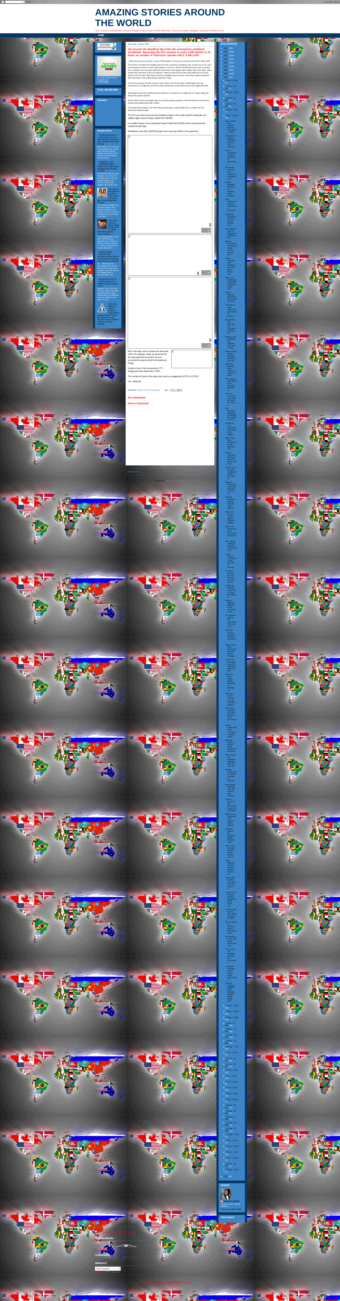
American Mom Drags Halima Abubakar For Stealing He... (230, 682)
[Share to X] (176, 390)
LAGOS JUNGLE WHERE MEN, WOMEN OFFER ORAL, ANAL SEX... (230, 992)
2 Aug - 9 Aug (231, 1099)
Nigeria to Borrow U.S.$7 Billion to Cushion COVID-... (230, 517)
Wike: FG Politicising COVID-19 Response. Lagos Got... (230, 283)
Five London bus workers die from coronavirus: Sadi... (230, 126)
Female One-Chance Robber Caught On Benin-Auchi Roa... (231, 899)
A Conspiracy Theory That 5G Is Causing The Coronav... (230, 141)
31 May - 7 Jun (232, 1047)
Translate (115, 1272)
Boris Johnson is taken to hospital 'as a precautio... (231, 205)
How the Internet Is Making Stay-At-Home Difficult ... (230, 502)
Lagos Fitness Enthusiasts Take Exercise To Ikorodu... (230, 560)
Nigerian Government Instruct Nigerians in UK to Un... (230, 487)
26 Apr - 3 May (232, 1017)
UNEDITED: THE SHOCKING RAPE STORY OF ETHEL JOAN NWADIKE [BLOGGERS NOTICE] (108, 166)
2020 (226, 77)
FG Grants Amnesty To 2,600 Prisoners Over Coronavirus (231, 715)
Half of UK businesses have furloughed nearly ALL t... (231, 532)
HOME (101, 35)
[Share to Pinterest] (181, 390)
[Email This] (170, 390)
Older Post (207, 471)
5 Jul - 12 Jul (231, 1076)
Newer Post (133, 471)
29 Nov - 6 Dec (232, 1169)
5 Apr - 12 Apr (231, 115)
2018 (226, 70)
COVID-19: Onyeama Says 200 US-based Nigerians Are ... (230, 665)
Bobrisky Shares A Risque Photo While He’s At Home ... (231, 745)
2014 (226, 55)
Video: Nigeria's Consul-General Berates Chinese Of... (230, 867)
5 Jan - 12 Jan (232, 80)
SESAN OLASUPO (231, 1201)
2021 (226, 1176)
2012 (226, 48)
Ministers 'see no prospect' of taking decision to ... (230, 635)
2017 (226, 66)
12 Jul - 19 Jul (232, 1082)
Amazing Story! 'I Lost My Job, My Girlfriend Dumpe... (230, 699)
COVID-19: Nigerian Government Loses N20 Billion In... (230, 591)
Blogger (195, 1282)
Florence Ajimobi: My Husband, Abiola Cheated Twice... (230, 835)
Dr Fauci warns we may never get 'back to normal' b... (230, 399)
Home (170, 471)
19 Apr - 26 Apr (232, 1011)
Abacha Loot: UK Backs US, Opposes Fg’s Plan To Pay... (231, 342)
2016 (226, 63)
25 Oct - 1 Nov (232, 1152)
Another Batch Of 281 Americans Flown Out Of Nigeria (230, 804)
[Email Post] (166, 390)
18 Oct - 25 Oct (232, 1146)
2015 (226, 59)
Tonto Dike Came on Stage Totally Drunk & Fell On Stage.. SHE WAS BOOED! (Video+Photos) (108, 227)
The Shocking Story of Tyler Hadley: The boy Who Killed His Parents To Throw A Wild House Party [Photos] (108, 139)
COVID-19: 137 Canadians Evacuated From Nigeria (230, 428)
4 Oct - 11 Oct (232, 1140)
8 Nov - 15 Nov (232, 1158)
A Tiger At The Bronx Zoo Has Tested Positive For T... (230, 219)
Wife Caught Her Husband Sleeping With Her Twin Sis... (230, 760)
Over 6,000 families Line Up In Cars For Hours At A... (230, 883)
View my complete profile (231, 1209)
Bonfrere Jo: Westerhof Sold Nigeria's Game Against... (230, 819)
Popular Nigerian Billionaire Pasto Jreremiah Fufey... (230, 606)
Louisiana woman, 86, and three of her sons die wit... (230, 576)
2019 (226, 73)
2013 (226, 52)
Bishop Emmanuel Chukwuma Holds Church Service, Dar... (231, 248)
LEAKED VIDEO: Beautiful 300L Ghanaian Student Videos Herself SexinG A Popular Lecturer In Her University (108, 256)
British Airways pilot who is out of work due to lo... (231, 296)
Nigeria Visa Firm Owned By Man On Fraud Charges (230, 650)
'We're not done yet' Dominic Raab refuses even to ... (230, 851)
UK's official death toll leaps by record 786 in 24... (231, 545)
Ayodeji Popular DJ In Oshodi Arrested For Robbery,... (231, 775)
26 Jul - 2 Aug (231, 1093)
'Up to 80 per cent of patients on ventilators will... (231, 233)
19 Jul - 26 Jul (232, 1088)
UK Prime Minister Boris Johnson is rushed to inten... (230, 369)
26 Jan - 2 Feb (232, 92)
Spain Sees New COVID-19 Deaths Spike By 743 (230, 443)
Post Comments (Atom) (176, 481)
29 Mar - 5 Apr (232, 110)
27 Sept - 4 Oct (232, 1134)
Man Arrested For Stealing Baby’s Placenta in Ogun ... (231, 927)
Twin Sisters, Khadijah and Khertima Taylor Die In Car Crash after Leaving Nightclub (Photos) (108, 196)
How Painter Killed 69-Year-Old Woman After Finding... (230, 790)
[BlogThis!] (173, 390)
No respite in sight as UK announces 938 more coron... (231, 620)
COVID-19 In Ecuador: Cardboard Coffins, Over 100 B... (230, 473)
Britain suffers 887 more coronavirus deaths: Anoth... (231, 731)
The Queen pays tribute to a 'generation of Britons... (231, 310)
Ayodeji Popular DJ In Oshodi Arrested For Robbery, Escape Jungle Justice (107, 282)
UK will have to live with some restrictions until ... (231, 941)
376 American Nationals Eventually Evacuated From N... (230, 414)
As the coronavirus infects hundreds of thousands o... (230, 157)
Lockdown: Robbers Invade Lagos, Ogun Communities (230, 973)
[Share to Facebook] (178, 390)
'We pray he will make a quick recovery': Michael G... (231, 384)
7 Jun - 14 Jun (232, 1052)
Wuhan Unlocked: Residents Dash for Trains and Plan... (230, 458)
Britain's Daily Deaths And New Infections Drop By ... (231, 355)
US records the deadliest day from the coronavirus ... (230, 956)
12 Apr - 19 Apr (232, 1005)
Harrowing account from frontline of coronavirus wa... (230, 173)
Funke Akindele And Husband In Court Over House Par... (230, 266)
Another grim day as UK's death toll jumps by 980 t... (231, 913)
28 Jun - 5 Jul (231, 1070)
